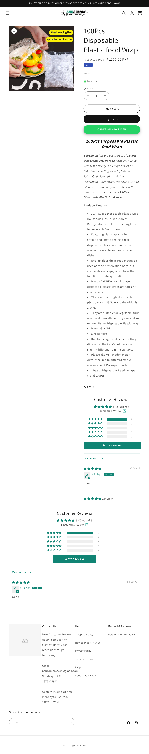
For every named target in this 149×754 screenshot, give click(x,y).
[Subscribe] (70, 722)
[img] (93, 469)
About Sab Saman (85, 675)
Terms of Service (84, 659)
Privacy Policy (83, 650)
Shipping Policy (84, 634)
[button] (8, 13)
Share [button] (90, 386)
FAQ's (78, 667)
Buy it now (112, 119)
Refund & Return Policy (121, 634)
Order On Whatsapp (111, 129)
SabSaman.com (78, 745)
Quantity (88, 88)
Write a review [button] (112, 445)
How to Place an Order (88, 642)
